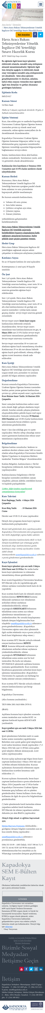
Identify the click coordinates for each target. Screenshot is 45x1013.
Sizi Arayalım (24, 34)
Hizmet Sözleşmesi (22, 943)
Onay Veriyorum (10, 929)
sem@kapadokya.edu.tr (26, 554)
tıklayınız (8, 926)
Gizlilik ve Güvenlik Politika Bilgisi (22, 938)
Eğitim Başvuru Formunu (13, 825)
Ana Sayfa (6, 24)
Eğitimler (17, 24)
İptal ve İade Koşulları (22, 940)
